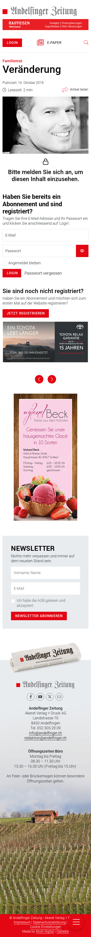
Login (12, 273)
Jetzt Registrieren (26, 313)
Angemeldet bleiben (24, 263)
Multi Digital (45, 931)
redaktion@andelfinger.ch (45, 738)
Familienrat (12, 61)
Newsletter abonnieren (39, 616)
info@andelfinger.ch (45, 733)
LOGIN (12, 43)
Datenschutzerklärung (49, 922)
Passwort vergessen (43, 273)
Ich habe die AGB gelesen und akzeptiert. (41, 603)
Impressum (22, 922)
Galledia (63, 931)
